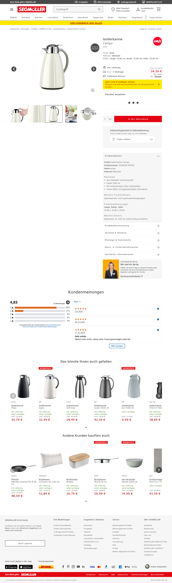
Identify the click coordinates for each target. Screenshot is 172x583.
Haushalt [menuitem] (83, 17)
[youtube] (78, 567)
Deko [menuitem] (111, 17)
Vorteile (147, 538)
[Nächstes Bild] (93, 69)
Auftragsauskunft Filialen (64, 532)
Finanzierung (118, 542)
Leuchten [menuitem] (53, 17)
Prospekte (83, 2)
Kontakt (116, 532)
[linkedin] (83, 567)
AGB (113, 574)
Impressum (103, 574)
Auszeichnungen (150, 551)
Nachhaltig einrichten (152, 545)
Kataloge (87, 545)
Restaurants (149, 528)
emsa (105, 47)
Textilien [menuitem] (68, 17)
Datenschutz (123, 574)
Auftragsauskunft (128, 2)
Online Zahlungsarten (62, 528)
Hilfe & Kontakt (104, 2)
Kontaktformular (119, 535)
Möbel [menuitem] (13, 17)
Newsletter (88, 535)
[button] (92, 90)
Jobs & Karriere (150, 532)
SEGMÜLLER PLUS (154, 2)
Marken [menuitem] (122, 17)
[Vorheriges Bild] (13, 69)
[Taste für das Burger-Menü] (11, 9)
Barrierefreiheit (157, 574)
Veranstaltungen (90, 548)
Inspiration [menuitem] (156, 17)
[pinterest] (68, 567)
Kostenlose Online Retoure (64, 535)
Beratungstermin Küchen (123, 528)
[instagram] (73, 567)
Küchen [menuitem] (26, 17)
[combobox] (108, 119)
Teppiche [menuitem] (98, 17)
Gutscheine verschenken (94, 538)
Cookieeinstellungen (139, 574)
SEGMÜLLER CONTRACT (154, 548)
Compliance (148, 555)
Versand (157, 76)
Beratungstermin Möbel (122, 525)
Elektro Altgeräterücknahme (124, 551)
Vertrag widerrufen (157, 580)
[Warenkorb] (159, 9)
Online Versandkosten (62, 525)
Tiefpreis (87, 532)
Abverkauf (88, 525)
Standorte (148, 525)
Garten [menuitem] (39, 17)
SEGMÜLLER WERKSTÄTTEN (155, 542)
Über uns (147, 535)
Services (116, 538)
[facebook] (63, 567)
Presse (115, 548)
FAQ (114, 545)
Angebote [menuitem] (137, 17)
